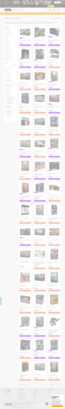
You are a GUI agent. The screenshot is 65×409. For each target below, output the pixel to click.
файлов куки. (58, 401)
